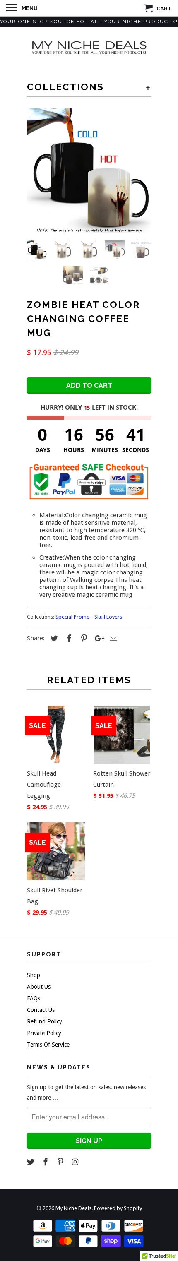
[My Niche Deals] (89, 47)
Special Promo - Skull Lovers (88, 617)
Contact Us (41, 1009)
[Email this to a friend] (112, 638)
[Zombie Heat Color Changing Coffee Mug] (89, 170)
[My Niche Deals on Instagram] (75, 1162)
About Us (39, 986)
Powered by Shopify (118, 1208)
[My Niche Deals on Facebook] (46, 1162)
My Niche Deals (73, 1208)
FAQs (33, 998)
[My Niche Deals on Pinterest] (61, 1162)
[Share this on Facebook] (68, 638)
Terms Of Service (48, 1044)
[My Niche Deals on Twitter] (31, 1162)
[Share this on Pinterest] (82, 638)
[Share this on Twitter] (53, 638)
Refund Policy (44, 1021)
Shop (33, 975)
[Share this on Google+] (97, 638)
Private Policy (44, 1033)
